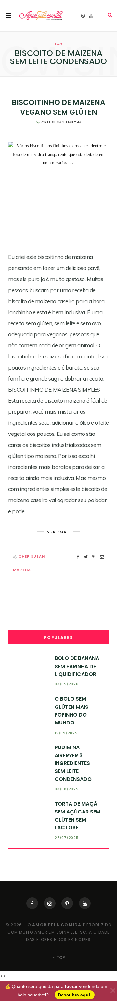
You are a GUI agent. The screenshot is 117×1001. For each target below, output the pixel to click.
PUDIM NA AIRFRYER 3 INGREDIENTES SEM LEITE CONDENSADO (73, 763)
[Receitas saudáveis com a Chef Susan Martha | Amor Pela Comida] (41, 16)
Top (60, 957)
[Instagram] (50, 903)
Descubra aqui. (74, 994)
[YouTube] (85, 903)
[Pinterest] (67, 903)
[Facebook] (32, 903)
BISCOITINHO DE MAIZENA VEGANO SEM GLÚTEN (58, 107)
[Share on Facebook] (78, 557)
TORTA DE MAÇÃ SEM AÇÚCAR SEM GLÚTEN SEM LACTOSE (77, 815)
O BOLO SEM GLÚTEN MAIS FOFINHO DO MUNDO (71, 710)
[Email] (102, 557)
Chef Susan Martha (61, 122)
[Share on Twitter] (86, 557)
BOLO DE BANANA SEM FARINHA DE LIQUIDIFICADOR (77, 666)
